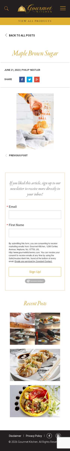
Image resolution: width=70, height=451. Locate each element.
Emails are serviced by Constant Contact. (33, 261)
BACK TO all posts (22, 35)
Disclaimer (15, 435)
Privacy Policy (34, 435)
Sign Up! (35, 272)
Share (8, 79)
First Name (16, 224)
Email (13, 206)
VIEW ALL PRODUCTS (35, 21)
